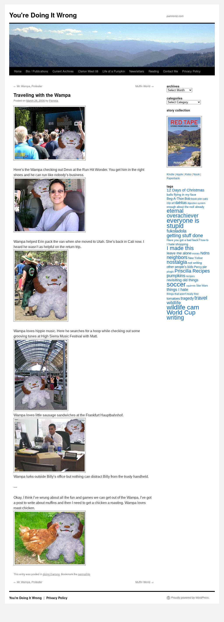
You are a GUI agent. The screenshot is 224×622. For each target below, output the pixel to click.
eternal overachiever (182, 213)
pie (205, 267)
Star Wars (202, 285)
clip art (171, 203)
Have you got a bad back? (183, 240)
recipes (190, 276)
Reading (154, 71)
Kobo (188, 174)
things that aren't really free (183, 294)
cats (205, 198)
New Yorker (195, 258)
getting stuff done (185, 235)
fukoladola (176, 231)
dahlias (181, 203)
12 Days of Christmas (185, 190)
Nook (196, 174)
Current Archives (63, 71)
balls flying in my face (181, 194)
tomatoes (173, 298)
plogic (170, 271)
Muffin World (144, 86)
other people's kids (180, 267)
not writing (195, 262)
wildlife (174, 302)
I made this (180, 248)
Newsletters (136, 71)
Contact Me (170, 71)
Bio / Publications (37, 71)
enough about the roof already (185, 206)
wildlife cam (183, 307)
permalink (84, 574)
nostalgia (177, 262)
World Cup (181, 312)
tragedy (187, 298)
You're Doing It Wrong (43, 14)
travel (200, 298)
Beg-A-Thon (175, 198)
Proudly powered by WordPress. (190, 597)
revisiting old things (182, 280)
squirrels (191, 285)
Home (17, 71)
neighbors (177, 257)
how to (204, 240)
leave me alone (179, 253)
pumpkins (176, 275)
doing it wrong (51, 574)
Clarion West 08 (88, 71)
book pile (196, 198)
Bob (187, 198)
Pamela (53, 100)
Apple (179, 174)
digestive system (196, 203)
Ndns (205, 253)
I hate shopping (177, 244)
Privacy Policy (191, 71)
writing (175, 317)
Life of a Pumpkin (114, 71)
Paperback (173, 178)
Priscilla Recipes (192, 271)
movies (196, 253)
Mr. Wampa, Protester (28, 86)
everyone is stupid (183, 223)
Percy (198, 267)
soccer (176, 284)
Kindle (170, 174)
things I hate (177, 289)
